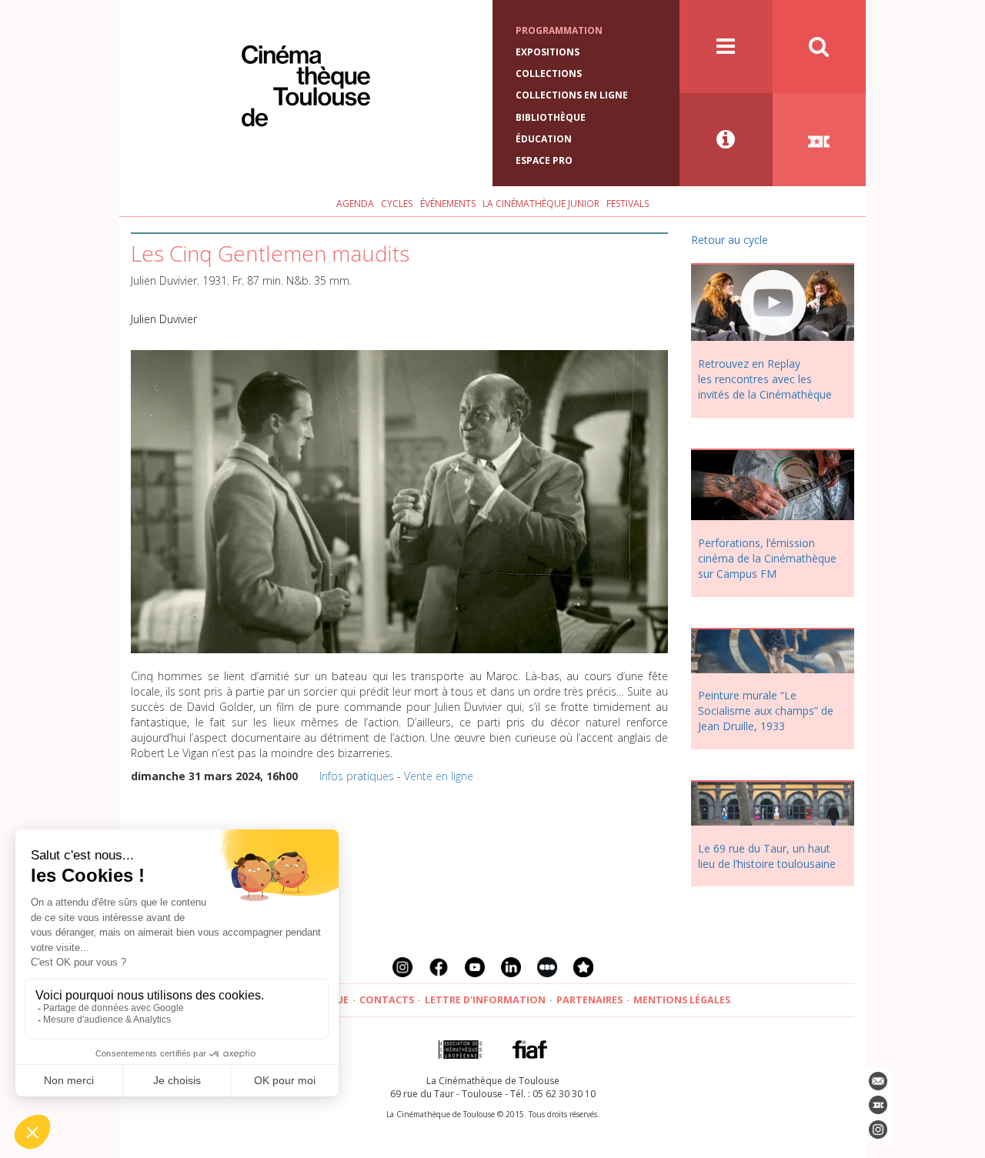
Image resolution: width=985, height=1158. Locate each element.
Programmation (559, 30)
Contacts (386, 999)
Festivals (627, 203)
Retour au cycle (729, 239)
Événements (448, 203)
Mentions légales (681, 999)
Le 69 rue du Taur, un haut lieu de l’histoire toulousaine (767, 856)
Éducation (544, 138)
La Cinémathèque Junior (540, 203)
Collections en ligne (572, 95)
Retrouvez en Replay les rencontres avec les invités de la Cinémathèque (765, 379)
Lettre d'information (485, 999)
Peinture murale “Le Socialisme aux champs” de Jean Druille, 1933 (765, 710)
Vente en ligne (438, 776)
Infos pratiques (356, 776)
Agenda (355, 203)
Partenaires (589, 999)
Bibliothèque (551, 117)
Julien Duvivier (164, 319)
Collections (549, 73)
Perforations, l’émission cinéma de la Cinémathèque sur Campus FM (767, 558)
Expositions (547, 51)
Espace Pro (544, 160)
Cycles (396, 203)
